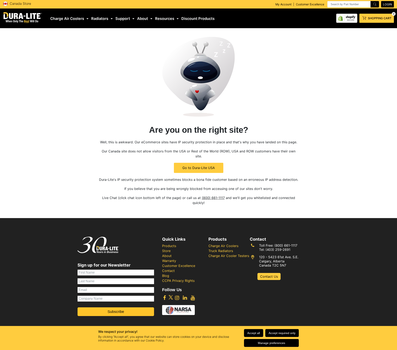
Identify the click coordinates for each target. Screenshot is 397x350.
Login (387, 4)
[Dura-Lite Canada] (22, 18)
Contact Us (269, 276)
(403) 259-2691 (277, 249)
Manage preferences (271, 343)
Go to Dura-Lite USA (198, 168)
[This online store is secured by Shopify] (346, 17)
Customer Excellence (310, 4)
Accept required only (282, 333)
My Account (283, 4)
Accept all (253, 333)
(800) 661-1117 (213, 198)
